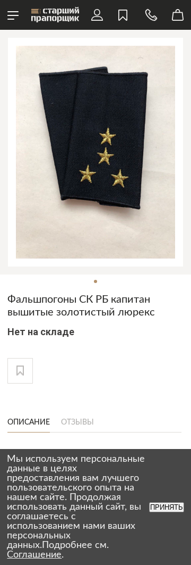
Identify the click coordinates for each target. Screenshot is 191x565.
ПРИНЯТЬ (166, 507)
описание (28, 422)
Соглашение (34, 555)
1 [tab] (95, 281)
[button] (20, 371)
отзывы (77, 422)
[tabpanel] (95, 152)
